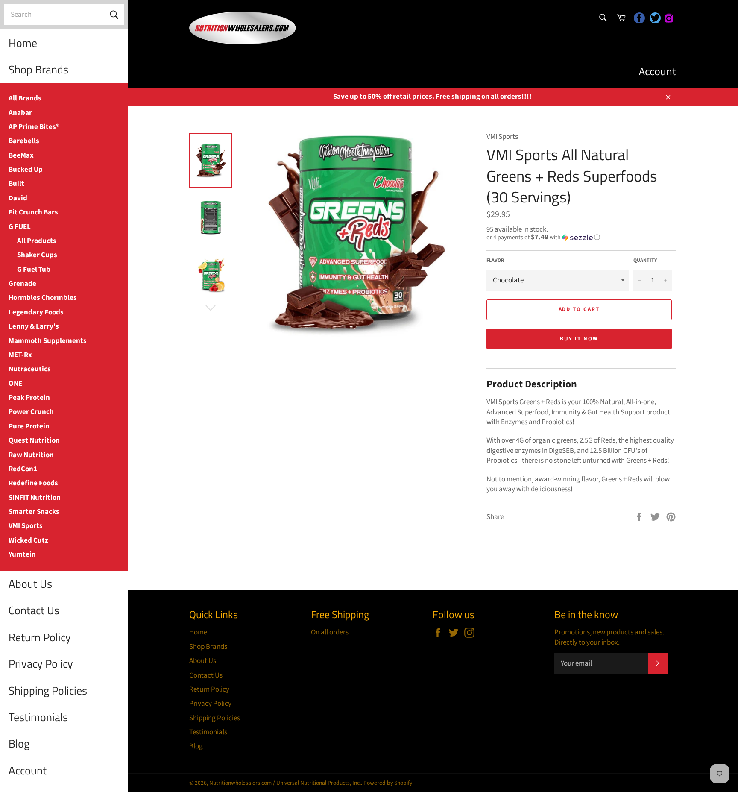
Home (23, 43)
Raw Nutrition (31, 455)
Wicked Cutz (28, 540)
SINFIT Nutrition (35, 498)
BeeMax (21, 155)
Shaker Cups (37, 255)
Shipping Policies (48, 690)
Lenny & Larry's (34, 326)
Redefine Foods (33, 483)
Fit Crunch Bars (33, 212)
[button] (581, 237)
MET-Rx (20, 355)
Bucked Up (26, 169)
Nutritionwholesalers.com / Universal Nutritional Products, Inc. (285, 783)
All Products (36, 241)
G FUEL (20, 227)
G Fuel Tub (33, 269)
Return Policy (40, 637)
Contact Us (34, 610)
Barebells (24, 141)
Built (16, 184)
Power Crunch (31, 412)
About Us (30, 583)
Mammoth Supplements (48, 341)
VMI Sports (26, 526)
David (18, 198)
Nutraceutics (30, 369)
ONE (15, 383)
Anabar (20, 113)
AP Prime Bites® (34, 127)
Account (28, 770)
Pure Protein (29, 426)
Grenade (22, 284)
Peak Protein (29, 398)
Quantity (645, 260)
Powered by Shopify (387, 783)
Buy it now (579, 339)
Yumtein (22, 554)
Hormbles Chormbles (43, 298)
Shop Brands (38, 69)
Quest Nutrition (34, 440)
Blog (19, 743)
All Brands (25, 98)
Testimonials (38, 717)
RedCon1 (23, 469)
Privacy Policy (41, 663)
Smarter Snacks (34, 512)
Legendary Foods (36, 312)
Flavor (495, 260)
